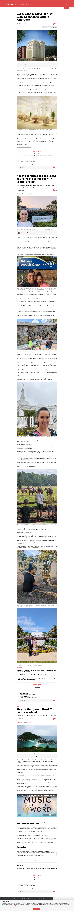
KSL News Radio (45, 849)
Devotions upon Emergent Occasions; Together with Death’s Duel (30, 771)
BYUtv (21, 851)
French (29, 193)
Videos (43, 7)
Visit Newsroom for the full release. (24, 147)
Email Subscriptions (25, 898)
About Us (6, 898)
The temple (19, 73)
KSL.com (18, 851)
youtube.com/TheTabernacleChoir (23, 852)
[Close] (72, 902)
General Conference (13, 7)
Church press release (34, 74)
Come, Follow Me (26, 7)
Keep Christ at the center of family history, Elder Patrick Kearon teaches (35, 675)
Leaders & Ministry (33, 7)
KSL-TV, (40, 849)
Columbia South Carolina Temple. (23, 441)
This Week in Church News (25, 696)
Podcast (39, 7)
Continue (36, 908)
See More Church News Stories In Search (50, 27)
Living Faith (19, 173)
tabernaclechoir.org (45, 851)
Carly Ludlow (26, 233)
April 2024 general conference (33, 451)
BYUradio (25, 851)
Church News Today (24, 160)
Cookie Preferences (31, 898)
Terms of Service (14, 898)
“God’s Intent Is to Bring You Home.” (39, 452)
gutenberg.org (22, 772)
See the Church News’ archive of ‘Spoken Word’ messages (31, 861)
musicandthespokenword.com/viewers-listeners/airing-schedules (31, 855)
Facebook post (21, 315)
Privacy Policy (20, 898)
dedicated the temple (32, 78)
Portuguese (24, 193)
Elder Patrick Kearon (48, 451)
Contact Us (9, 898)
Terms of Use (14, 905)
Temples (20, 7)
